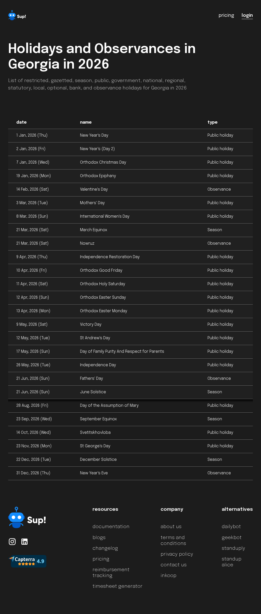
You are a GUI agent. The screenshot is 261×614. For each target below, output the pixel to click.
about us (171, 526)
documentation (111, 526)
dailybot (231, 526)
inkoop (168, 575)
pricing (101, 559)
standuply (233, 548)
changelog (105, 548)
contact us (174, 565)
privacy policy (177, 554)
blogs (99, 537)
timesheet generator (117, 586)
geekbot (232, 537)
